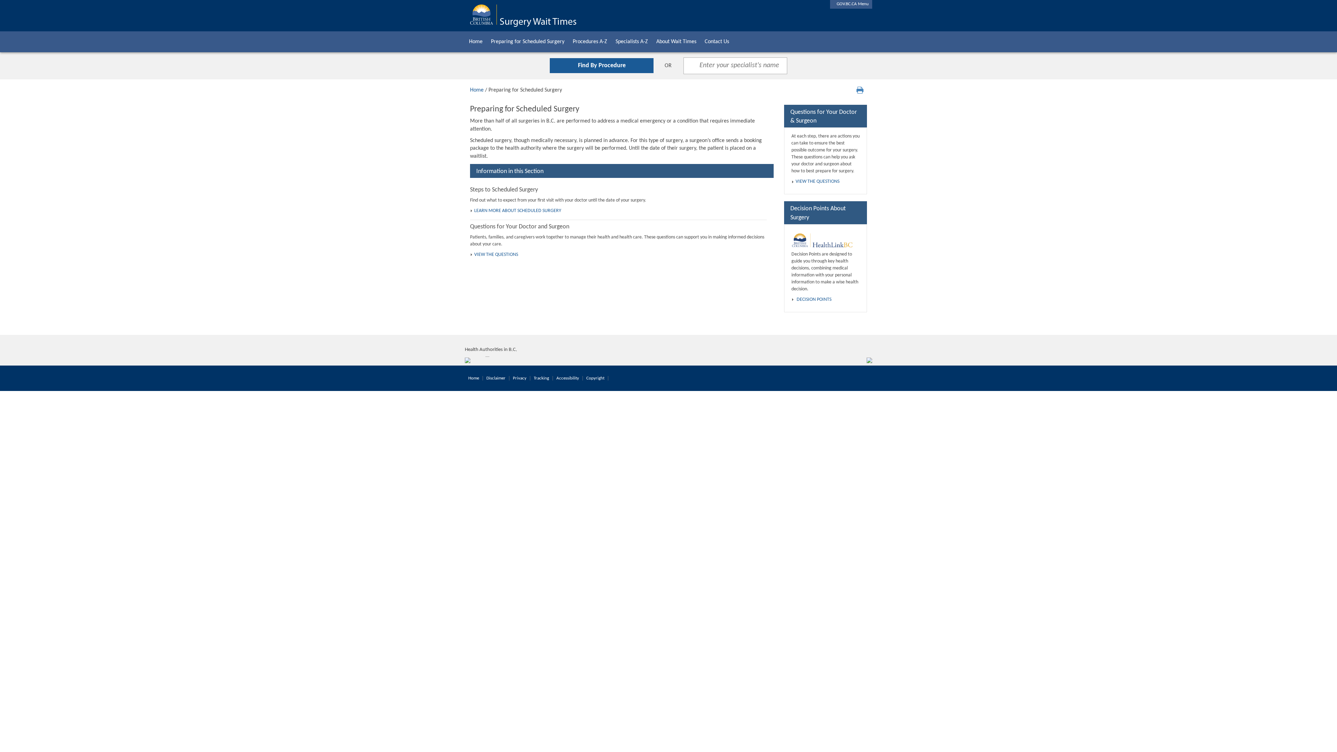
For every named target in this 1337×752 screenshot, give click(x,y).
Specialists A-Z (632, 42)
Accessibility (567, 378)
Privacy (519, 378)
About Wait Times (676, 42)
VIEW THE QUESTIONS (496, 254)
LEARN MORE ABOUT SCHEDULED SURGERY (517, 210)
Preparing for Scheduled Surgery (527, 42)
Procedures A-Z (590, 42)
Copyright (595, 378)
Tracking (541, 378)
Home (476, 42)
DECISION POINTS (814, 299)
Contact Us (717, 42)
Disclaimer (496, 378)
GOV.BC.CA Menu (851, 4)
